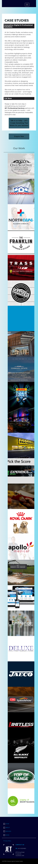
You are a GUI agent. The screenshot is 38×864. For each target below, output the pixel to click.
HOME (7, 823)
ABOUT (8, 827)
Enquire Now (19, 136)
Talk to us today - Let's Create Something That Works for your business (19, 123)
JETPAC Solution (7, 861)
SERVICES (8, 831)
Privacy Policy (7, 841)
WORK (7, 835)
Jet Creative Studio (18, 861)
